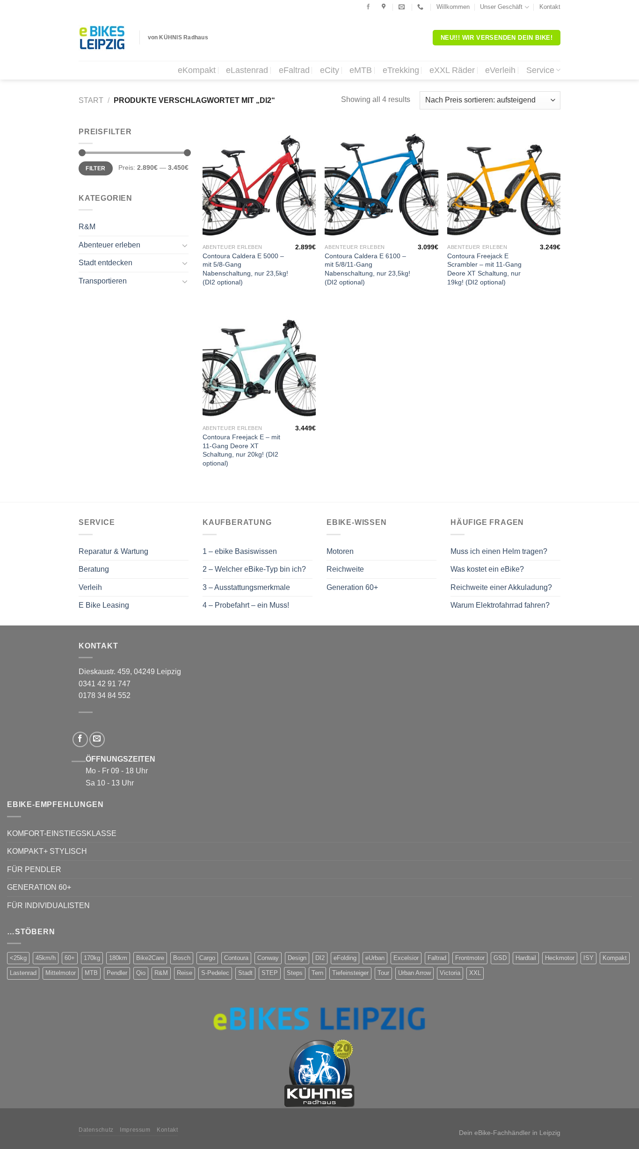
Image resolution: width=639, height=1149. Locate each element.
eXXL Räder (452, 70)
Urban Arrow (414, 972)
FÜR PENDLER (34, 869)
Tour (383, 972)
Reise (184, 972)
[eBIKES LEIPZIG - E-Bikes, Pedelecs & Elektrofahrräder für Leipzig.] (102, 38)
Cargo (207, 957)
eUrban (375, 957)
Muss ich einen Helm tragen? (498, 551)
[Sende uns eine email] (97, 739)
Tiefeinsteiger (350, 972)
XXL (475, 972)
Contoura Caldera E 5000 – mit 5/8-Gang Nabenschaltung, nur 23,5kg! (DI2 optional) (245, 269)
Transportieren (103, 281)
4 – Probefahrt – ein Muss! (246, 605)
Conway (268, 957)
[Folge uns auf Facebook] (368, 7)
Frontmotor (470, 957)
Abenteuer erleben (109, 245)
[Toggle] (185, 245)
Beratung (94, 569)
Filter (95, 168)
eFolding (345, 957)
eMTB (360, 70)
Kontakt (549, 6)
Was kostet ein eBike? (487, 569)
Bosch (181, 957)
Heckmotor (559, 957)
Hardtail (526, 957)
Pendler (117, 972)
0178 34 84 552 (105, 695)
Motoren (340, 551)
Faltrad (437, 957)
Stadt (245, 972)
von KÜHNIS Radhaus (178, 37)
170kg (92, 957)
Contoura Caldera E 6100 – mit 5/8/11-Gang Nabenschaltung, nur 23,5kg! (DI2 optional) (367, 269)
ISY (588, 957)
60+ (70, 957)
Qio (140, 972)
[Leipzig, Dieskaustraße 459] (385, 7)
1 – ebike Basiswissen (240, 551)
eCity (329, 70)
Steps (295, 972)
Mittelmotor (60, 972)
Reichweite (345, 569)
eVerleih (500, 70)
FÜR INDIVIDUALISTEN (48, 905)
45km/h (46, 957)
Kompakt (615, 957)
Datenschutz (96, 1130)
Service (540, 70)
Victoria (450, 972)
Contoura (236, 957)
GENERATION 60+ (39, 887)
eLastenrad (247, 70)
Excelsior (406, 957)
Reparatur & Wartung (113, 551)
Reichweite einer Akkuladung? (501, 587)
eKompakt (197, 70)
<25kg (18, 957)
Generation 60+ (352, 587)
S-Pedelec (215, 972)
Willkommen (453, 6)
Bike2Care (150, 957)
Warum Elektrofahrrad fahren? (500, 605)
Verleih (90, 587)
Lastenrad (23, 972)
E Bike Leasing (104, 605)
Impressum (135, 1130)
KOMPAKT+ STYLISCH (47, 851)
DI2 (320, 957)
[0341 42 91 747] (421, 7)
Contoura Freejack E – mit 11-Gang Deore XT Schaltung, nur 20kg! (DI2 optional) (241, 450)
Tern (317, 972)
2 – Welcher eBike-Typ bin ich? (254, 569)
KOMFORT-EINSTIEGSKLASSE (61, 833)
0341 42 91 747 (105, 684)
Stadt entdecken (105, 263)
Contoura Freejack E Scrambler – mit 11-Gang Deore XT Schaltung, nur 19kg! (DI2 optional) (484, 269)
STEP (269, 972)
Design (297, 957)
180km (118, 957)
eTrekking (401, 70)
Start (91, 100)
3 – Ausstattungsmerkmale (246, 587)
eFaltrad (294, 70)
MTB (91, 972)
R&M (87, 227)
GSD (500, 957)
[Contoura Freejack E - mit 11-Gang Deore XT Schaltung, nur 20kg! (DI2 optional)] (259, 363)
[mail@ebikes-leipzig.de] (403, 7)
